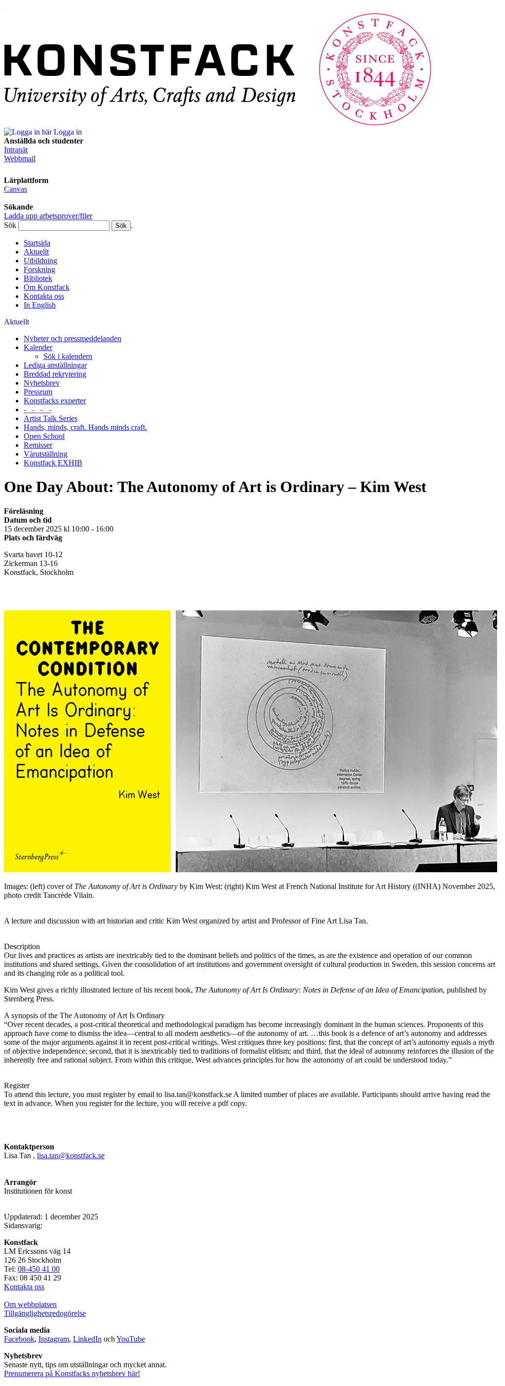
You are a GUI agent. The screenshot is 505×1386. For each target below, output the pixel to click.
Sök (10, 225)
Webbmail (20, 158)
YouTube (130, 1339)
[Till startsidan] (218, 123)
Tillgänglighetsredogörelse (45, 1313)
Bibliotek (38, 278)
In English (40, 305)
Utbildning (40, 260)
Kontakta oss (44, 296)
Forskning (39, 269)
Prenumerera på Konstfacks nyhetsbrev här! (72, 1373)
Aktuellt (36, 252)
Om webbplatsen (30, 1304)
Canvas (15, 189)
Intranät (16, 149)
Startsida (37, 243)
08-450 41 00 (39, 1269)
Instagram (53, 1339)
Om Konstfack (47, 287)
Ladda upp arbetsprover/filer (48, 216)
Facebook (19, 1339)
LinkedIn (87, 1339)
